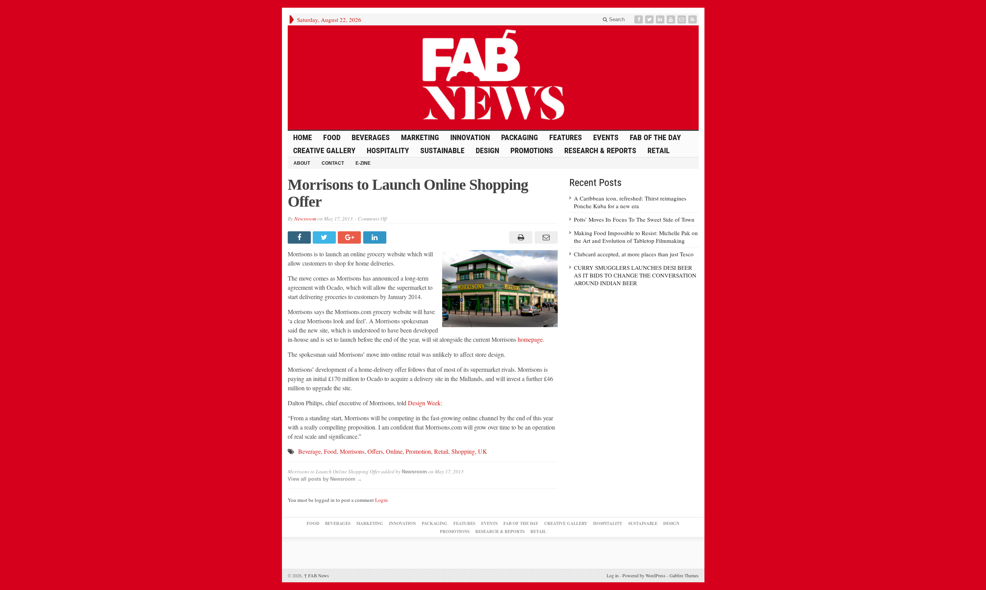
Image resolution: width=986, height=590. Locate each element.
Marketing (420, 137)
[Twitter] (650, 19)
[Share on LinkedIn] (375, 237)
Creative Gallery (324, 150)
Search (616, 19)
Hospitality (388, 150)
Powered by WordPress (644, 575)
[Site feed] (693, 19)
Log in (613, 575)
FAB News (316, 575)
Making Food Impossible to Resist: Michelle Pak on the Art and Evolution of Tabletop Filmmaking (636, 236)
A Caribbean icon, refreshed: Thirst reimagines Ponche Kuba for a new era (630, 202)
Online (394, 451)
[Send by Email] (544, 237)
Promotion (418, 451)
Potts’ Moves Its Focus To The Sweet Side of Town (634, 219)
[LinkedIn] (661, 19)
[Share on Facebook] (300, 237)
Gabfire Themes (684, 575)
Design (487, 150)
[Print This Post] (519, 237)
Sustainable (442, 150)
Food (331, 137)
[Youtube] (671, 19)
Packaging (519, 137)
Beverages (371, 137)
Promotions (531, 150)
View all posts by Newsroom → (325, 479)
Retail (658, 150)
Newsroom (305, 218)
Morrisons (352, 451)
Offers (375, 451)
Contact (333, 163)
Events (606, 137)
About (301, 163)
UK (482, 451)
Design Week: (425, 403)
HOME (302, 137)
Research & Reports (600, 150)
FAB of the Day (655, 137)
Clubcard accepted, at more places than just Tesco (634, 254)
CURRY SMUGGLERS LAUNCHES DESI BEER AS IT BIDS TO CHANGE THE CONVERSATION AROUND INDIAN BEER (635, 275)
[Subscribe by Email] (682, 19)
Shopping (463, 451)
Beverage (309, 451)
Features (565, 137)
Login (381, 499)
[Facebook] (639, 19)
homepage (530, 339)
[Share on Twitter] (325, 237)
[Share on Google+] (350, 237)
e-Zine (363, 163)
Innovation (470, 137)
